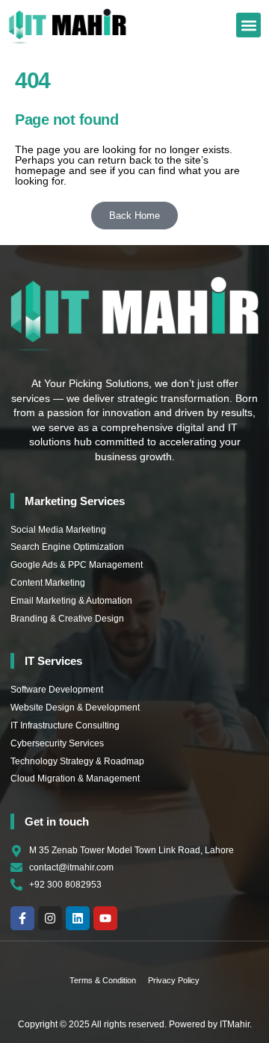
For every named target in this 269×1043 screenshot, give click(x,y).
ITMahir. (236, 1024)
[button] (248, 25)
